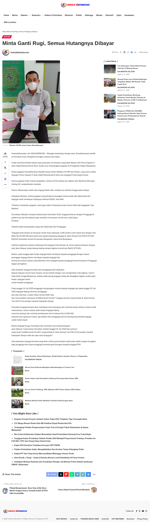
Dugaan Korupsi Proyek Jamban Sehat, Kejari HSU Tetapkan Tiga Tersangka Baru (50, 419)
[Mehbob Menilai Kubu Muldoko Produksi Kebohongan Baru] (17, 403)
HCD (46, 519)
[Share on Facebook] (120, 52)
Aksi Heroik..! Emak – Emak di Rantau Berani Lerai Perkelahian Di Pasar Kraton (49, 458)
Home (4, 31)
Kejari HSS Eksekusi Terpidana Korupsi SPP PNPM (37, 445)
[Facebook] (136, 511)
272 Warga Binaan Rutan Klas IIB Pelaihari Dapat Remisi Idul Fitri (42, 423)
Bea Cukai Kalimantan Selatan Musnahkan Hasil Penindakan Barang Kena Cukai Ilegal (52, 434)
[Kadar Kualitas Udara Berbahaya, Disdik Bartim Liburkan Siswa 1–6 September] (17, 359)
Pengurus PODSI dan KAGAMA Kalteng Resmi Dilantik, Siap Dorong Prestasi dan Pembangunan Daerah (131, 113)
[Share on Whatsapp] (71, 474)
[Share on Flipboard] (66, 474)
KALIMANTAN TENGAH (33, 359)
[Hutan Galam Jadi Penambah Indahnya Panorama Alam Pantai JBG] (17, 381)
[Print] (131, 52)
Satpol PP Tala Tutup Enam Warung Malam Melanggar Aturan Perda (44, 454)
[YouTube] (143, 511)
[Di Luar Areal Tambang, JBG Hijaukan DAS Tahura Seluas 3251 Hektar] (17, 392)
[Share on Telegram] (77, 474)
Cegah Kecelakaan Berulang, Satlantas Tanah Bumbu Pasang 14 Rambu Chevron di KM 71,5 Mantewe (132, 97)
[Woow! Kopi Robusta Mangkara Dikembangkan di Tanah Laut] (17, 370)
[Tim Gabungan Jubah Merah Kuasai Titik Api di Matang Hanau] (110, 69)
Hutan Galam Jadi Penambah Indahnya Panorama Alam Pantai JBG (51, 378)
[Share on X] (124, 52)
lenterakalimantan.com (20, 52)
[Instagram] (146, 511)
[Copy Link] (128, 52)
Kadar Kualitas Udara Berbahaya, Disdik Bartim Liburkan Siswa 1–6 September (56, 356)
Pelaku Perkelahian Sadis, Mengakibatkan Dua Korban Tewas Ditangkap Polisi (49, 449)
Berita (27, 370)
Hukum (7, 36)
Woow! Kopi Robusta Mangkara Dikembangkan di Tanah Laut (49, 367)
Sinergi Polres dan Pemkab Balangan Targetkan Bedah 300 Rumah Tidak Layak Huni (132, 81)
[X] (139, 511)
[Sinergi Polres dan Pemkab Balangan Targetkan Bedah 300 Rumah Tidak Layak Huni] (110, 82)
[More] (135, 52)
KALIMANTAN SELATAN (126, 71)
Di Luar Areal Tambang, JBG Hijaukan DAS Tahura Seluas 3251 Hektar (52, 389)
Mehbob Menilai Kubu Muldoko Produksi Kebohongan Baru (49, 401)
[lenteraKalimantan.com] (15, 511)
